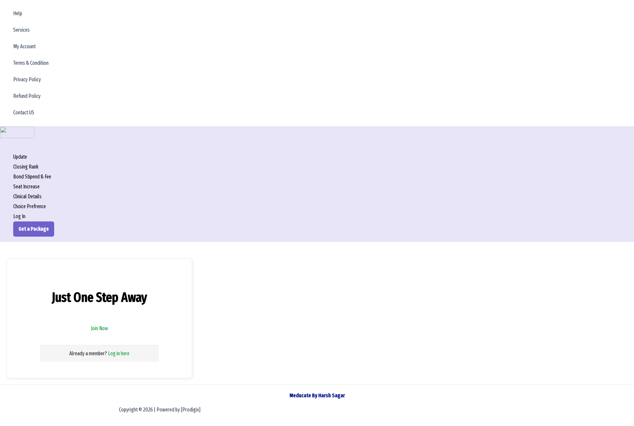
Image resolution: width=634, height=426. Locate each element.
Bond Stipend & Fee (32, 177)
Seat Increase (26, 186)
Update (20, 157)
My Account (24, 46)
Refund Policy (27, 96)
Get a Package (33, 229)
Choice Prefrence (29, 206)
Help (17, 13)
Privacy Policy (27, 79)
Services (21, 30)
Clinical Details (27, 196)
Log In (19, 216)
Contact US (23, 112)
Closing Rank (25, 167)
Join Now (99, 328)
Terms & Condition (31, 63)
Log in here (118, 353)
